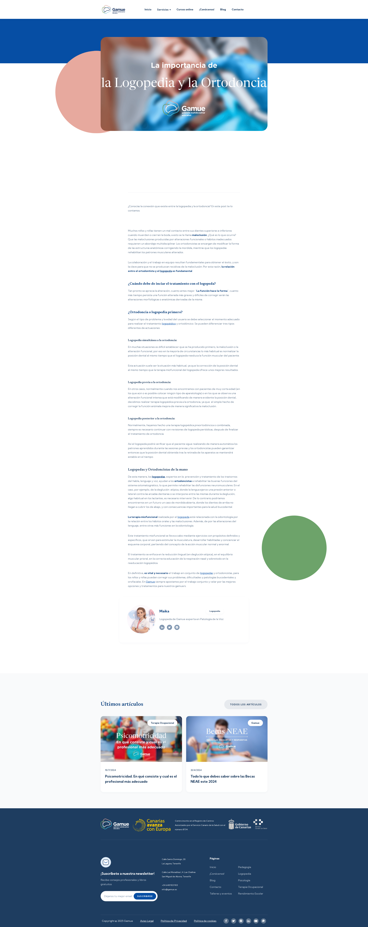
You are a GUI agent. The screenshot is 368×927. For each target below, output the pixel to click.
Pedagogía (244, 867)
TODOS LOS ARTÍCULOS (246, 704)
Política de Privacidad (174, 921)
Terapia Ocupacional (250, 887)
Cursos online (185, 9)
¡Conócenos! (206, 9)
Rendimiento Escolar (250, 893)
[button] (164, 10)
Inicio (148, 9)
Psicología (244, 880)
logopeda (183, 517)
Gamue (150, 581)
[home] (113, 9)
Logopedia (244, 873)
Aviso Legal (147, 921)
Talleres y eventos (221, 893)
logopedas (206, 573)
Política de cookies (205, 921)
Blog (223, 9)
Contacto (238, 9)
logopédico (169, 323)
